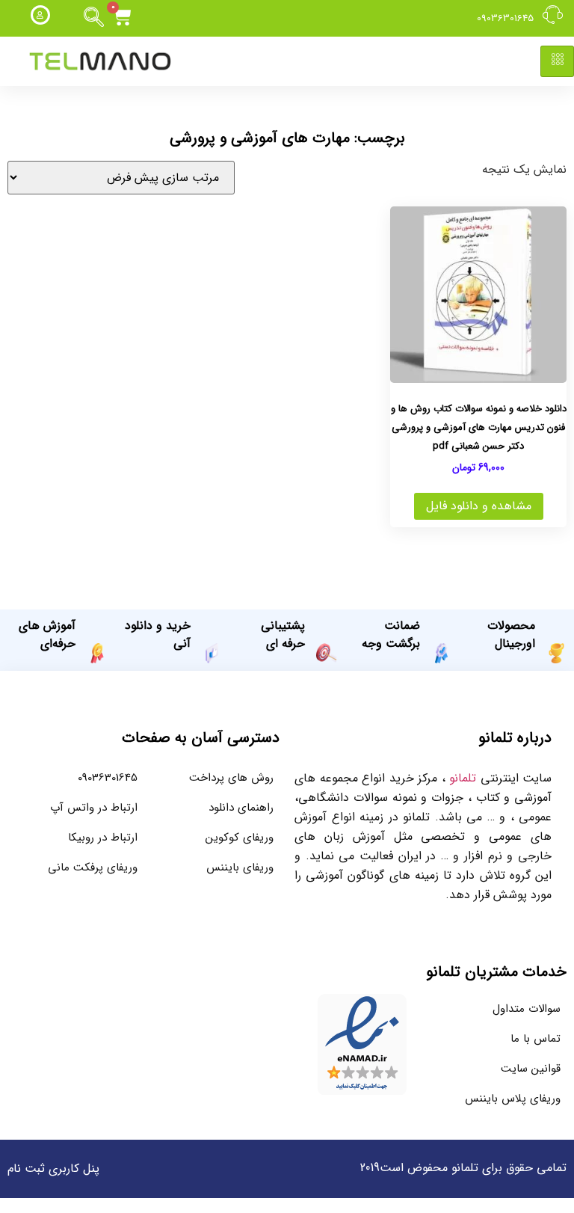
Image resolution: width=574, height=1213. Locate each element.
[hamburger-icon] (557, 61)
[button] (94, 18)
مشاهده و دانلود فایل (478, 506)
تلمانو (462, 778)
